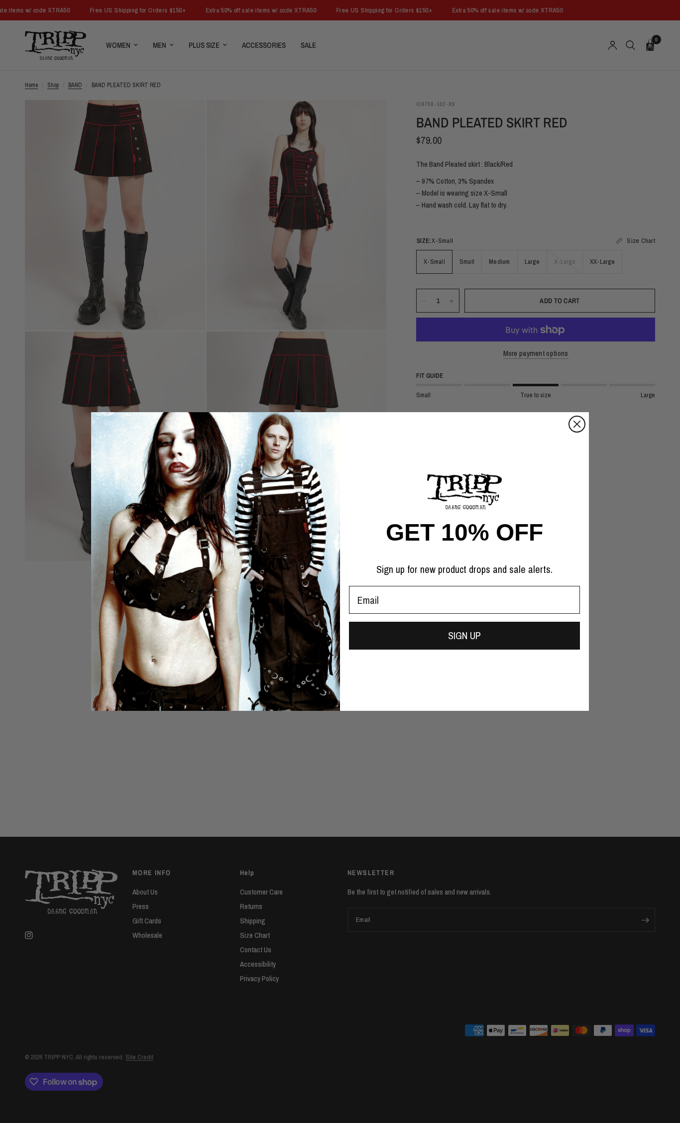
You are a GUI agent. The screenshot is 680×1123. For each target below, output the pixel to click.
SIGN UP (464, 635)
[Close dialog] (577, 424)
